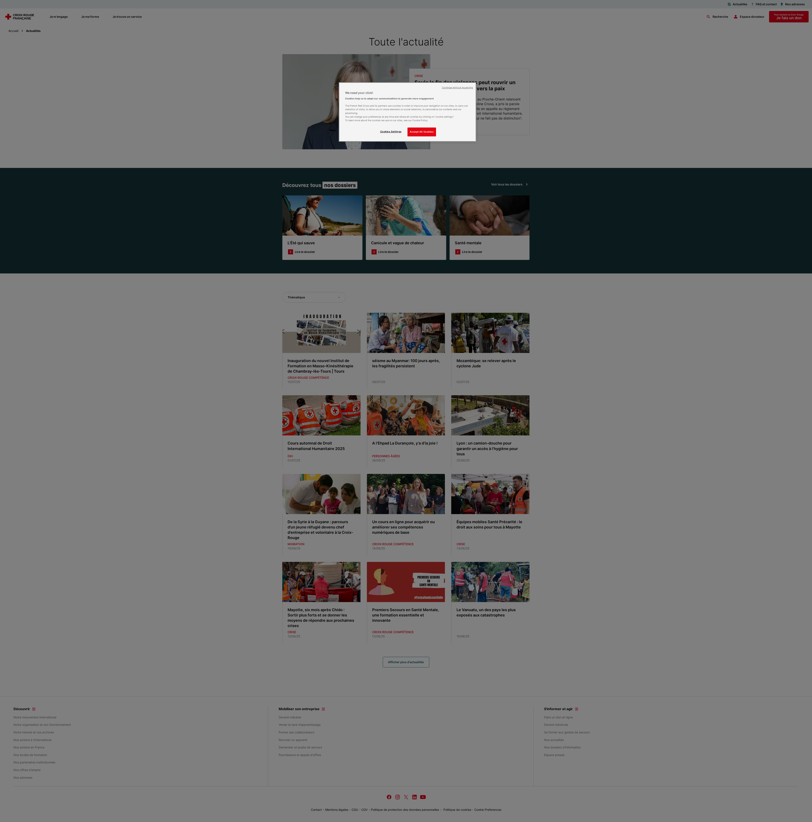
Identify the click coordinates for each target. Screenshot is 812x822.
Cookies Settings (391, 131)
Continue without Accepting (457, 87)
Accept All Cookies (421, 131)
